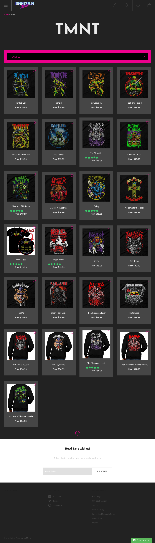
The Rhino (134, 261)
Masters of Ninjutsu (21, 206)
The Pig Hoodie (58, 364)
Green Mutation (134, 154)
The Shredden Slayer (96, 312)
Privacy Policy (98, 509)
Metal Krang (58, 259)
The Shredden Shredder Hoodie (134, 364)
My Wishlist (97, 518)
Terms (94, 505)
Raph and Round (134, 102)
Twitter (56, 500)
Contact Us (142, 540)
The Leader (59, 154)
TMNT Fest (21, 259)
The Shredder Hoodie (96, 363)
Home (6, 14)
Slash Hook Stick (58, 312)
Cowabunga (96, 102)
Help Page (96, 496)
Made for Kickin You (21, 154)
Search (95, 522)
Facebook (57, 496)
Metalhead (134, 312)
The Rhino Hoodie (21, 364)
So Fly (96, 261)
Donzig (59, 102)
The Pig (21, 312)
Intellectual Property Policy (103, 513)
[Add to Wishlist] (34, 70)
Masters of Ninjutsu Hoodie (21, 416)
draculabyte (9, 538)
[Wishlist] (138, 5)
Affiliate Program (99, 500)
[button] (92, 157)
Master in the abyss (59, 207)
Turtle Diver (21, 102)
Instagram (57, 505)
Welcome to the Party (134, 207)
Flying (96, 206)
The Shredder (96, 153)
